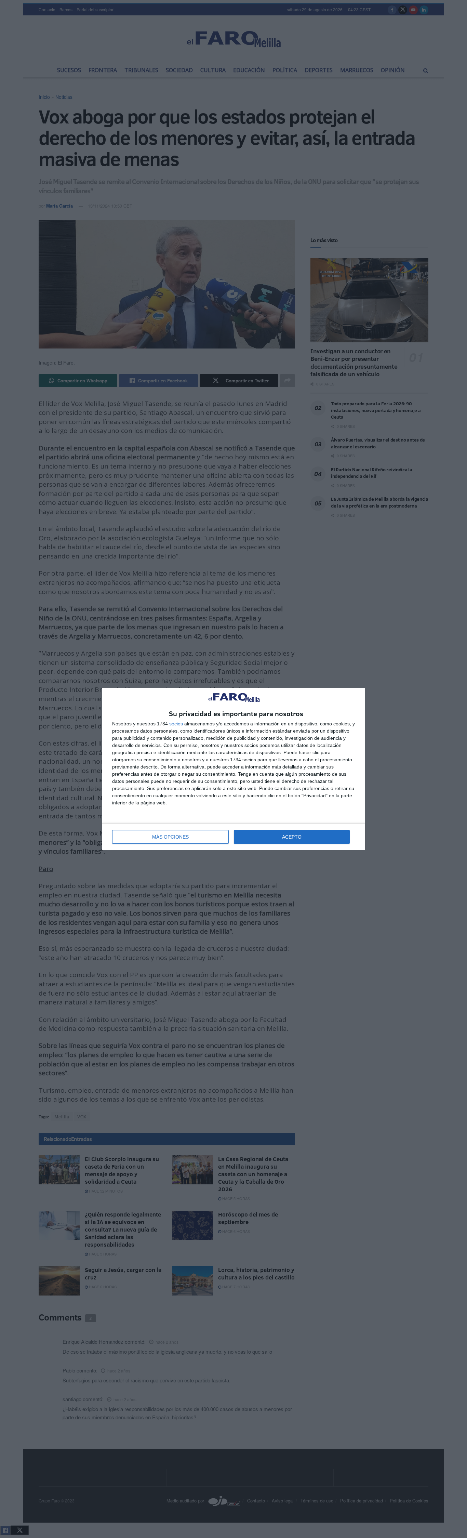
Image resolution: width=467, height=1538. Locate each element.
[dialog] (233, 769)
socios (176, 723)
